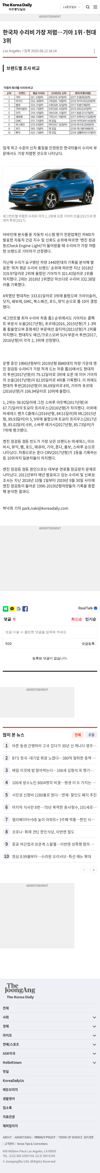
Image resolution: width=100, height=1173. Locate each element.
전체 (78, 734)
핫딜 (6, 1071)
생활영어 (9, 1098)
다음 (93, 870)
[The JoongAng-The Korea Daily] (20, 991)
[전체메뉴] (95, 7)
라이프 (7, 1035)
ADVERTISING (23, 1137)
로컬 (91, 734)
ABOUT (7, 1137)
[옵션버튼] (94, 51)
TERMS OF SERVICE (70, 1137)
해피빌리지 (10, 1125)
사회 (6, 1017)
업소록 (7, 1107)
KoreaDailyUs (13, 1080)
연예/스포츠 (11, 1044)
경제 (6, 1026)
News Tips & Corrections (32, 1144)
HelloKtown (12, 1062)
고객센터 (9, 1144)
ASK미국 (9, 1053)
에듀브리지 (10, 1089)
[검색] (88, 7)
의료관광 (9, 1116)
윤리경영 (88, 1137)
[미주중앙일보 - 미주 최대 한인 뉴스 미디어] (17, 7)
